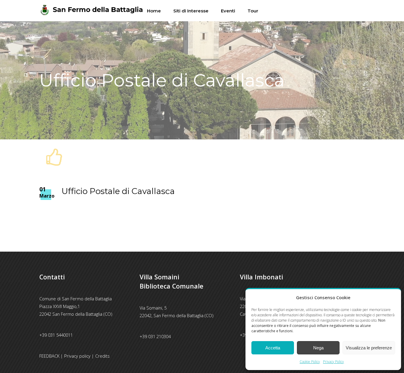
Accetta (272, 347)
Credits (102, 356)
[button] (392, 297)
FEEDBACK (49, 356)
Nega (318, 347)
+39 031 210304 (155, 336)
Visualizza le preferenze (369, 347)
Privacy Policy (333, 361)
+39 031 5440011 (56, 335)
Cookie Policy (310, 361)
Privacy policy (77, 356)
